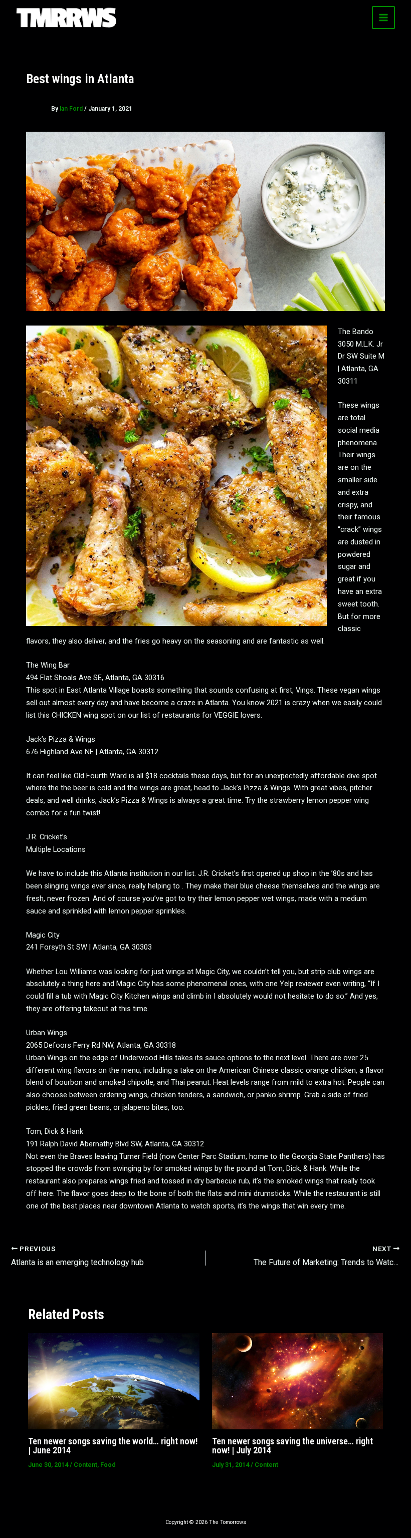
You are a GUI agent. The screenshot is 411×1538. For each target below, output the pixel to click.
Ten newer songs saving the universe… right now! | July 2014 (292, 1445)
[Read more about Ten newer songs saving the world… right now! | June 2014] (113, 1380)
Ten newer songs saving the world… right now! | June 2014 (112, 1445)
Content (85, 1464)
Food (108, 1464)
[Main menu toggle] (383, 17)
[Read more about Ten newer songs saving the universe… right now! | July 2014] (297, 1380)
